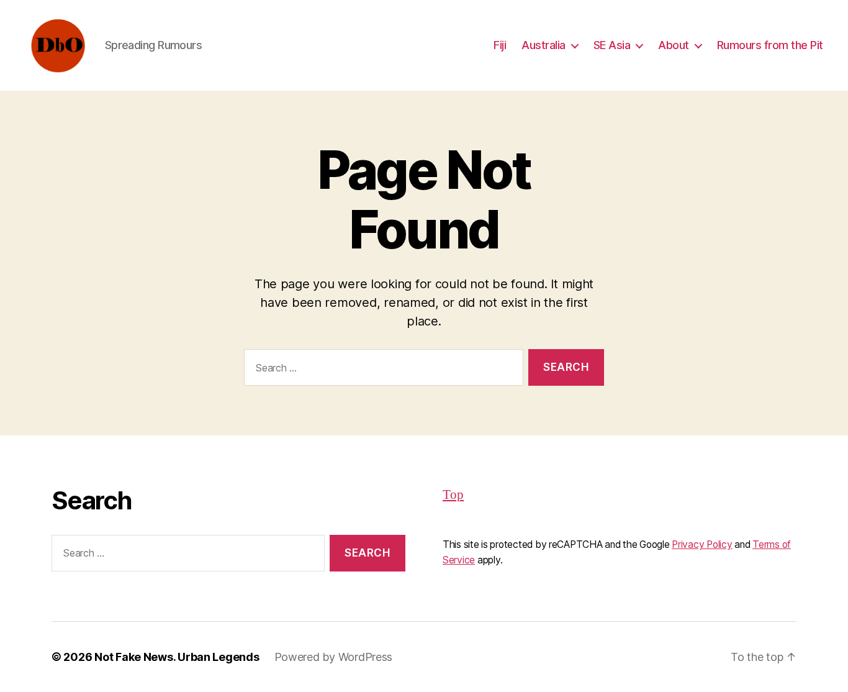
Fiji (500, 45)
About (673, 45)
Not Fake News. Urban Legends (176, 656)
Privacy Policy (702, 544)
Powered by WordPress (333, 656)
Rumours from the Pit (770, 45)
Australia (543, 45)
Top (453, 494)
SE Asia (612, 45)
